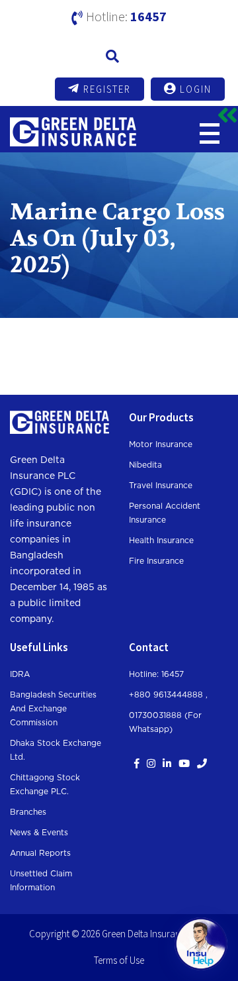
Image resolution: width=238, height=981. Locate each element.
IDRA (20, 674)
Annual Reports (40, 853)
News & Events (39, 833)
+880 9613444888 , (168, 695)
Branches (28, 812)
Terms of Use (119, 960)
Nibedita (145, 465)
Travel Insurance (160, 486)
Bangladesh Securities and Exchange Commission (53, 709)
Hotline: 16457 (156, 674)
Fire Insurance (156, 561)
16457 (148, 16)
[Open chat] (201, 943)
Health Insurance (161, 540)
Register (107, 89)
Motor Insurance (160, 444)
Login (196, 89)
